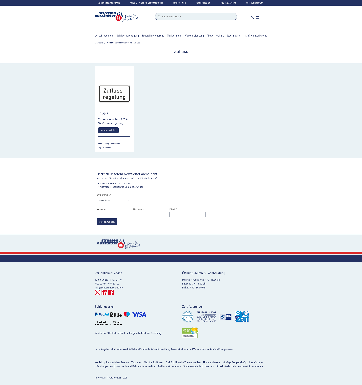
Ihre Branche (104, 194)
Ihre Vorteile (256, 362)
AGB (125, 377)
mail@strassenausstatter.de (109, 287)
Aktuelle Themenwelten (187, 362)
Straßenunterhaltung (255, 35)
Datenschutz (114, 377)
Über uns (209, 366)
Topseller (136, 362)
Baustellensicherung (153, 35)
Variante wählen (108, 130)
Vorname (102, 209)
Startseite (99, 42)
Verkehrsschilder (104, 35)
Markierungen (174, 35)
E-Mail (173, 209)
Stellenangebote (192, 366)
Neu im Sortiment (153, 362)
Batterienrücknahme (169, 366)
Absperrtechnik (215, 35)
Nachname (139, 209)
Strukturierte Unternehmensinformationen (239, 366)
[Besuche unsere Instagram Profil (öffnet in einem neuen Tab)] (97, 292)
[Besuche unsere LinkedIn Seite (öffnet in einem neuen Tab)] (104, 292)
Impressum (100, 377)
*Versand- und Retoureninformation (136, 366)
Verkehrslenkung (194, 35)
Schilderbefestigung (128, 35)
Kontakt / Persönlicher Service (112, 362)
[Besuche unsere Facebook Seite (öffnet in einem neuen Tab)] (111, 292)
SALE (169, 362)
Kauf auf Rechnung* (255, 2)
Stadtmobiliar (234, 35)
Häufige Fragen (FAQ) (234, 362)
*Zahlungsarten (104, 366)
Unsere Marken (211, 362)
